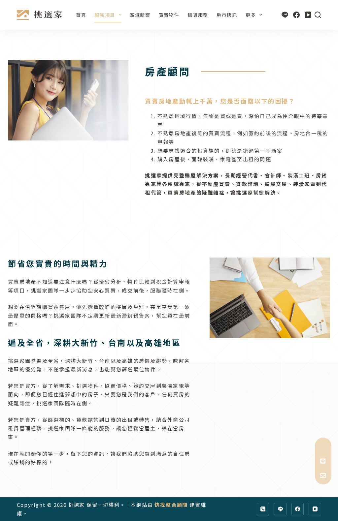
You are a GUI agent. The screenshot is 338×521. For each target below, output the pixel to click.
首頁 (81, 15)
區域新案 (140, 15)
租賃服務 (197, 15)
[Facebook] (296, 15)
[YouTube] (308, 15)
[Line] (285, 15)
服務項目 (104, 15)
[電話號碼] (263, 509)
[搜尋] (318, 15)
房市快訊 (227, 15)
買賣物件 (169, 15)
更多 (251, 15)
